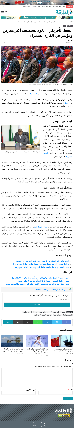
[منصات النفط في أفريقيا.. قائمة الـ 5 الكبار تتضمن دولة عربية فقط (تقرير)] (12, 341)
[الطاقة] (64, 12)
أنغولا (67, 103)
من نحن (46, 423)
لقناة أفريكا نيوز (40, 227)
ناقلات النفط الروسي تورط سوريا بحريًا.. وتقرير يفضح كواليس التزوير (44, 6)
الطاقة (28, 426)
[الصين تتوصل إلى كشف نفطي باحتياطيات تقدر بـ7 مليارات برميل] (62, 341)
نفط (65, 25)
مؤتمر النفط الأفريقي (43, 315)
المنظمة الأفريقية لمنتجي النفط (46, 312)
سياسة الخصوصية (30, 423)
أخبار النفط (69, 25)
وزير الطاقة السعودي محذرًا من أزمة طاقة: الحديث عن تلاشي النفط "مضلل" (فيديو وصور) (37, 350)
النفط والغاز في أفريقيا (62, 315)
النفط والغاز (32, 94)
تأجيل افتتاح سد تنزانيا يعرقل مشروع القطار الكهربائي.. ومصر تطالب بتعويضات (37, 284)
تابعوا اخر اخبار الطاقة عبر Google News (52, 289)
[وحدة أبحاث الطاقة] (37, 17)
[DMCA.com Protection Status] (64, 415)
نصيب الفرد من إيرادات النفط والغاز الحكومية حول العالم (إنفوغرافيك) (41, 267)
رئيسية (63, 21)
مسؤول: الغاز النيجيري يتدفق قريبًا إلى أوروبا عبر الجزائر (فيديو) (43, 281)
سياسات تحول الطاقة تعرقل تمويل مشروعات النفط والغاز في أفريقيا (41, 264)
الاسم (70, 390)
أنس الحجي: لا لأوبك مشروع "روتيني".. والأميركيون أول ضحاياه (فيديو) (40, 278)
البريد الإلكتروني (30, 390)
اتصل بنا (39, 423)
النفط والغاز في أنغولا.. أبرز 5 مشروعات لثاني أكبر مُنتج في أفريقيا (42, 261)
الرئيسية (68, 21)
